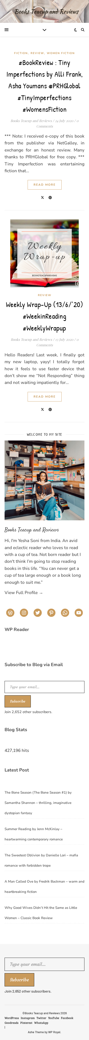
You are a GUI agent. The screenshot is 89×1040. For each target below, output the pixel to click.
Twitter (41, 1018)
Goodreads (11, 1023)
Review (37, 53)
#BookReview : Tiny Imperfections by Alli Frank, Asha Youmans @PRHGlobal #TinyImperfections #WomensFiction (44, 85)
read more (45, 185)
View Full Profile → (24, 593)
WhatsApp (41, 1023)
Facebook (67, 1018)
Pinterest (26, 1023)
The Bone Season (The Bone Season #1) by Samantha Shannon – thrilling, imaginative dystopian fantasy (38, 802)
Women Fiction (61, 53)
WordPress (12, 1018)
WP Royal (54, 1032)
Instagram (28, 1018)
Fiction (21, 53)
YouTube (53, 1018)
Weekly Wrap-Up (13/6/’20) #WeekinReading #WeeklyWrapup (44, 316)
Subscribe (17, 701)
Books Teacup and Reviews (31, 120)
